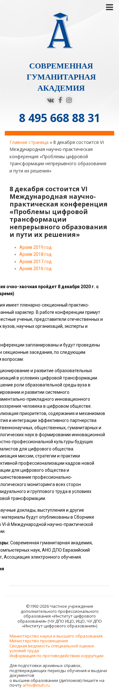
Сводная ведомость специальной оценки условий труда (52, 648)
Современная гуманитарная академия (61, 77)
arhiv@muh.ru (36, 685)
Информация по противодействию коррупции (56, 655)
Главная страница (29, 142)
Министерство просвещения (39, 641)
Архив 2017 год (35, 261)
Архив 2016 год (35, 268)
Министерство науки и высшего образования (56, 636)
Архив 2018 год (35, 254)
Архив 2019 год (35, 247)
